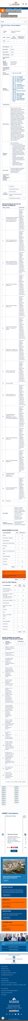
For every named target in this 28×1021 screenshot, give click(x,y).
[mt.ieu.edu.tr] (14, 823)
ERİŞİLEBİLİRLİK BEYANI (7, 974)
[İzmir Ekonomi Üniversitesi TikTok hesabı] (21, 1014)
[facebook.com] (4, 800)
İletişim (4, 994)
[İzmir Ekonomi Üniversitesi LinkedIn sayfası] (18, 1014)
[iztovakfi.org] (14, 960)
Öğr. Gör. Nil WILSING (17, 95)
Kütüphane (5, 988)
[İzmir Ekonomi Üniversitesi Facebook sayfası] (9, 1014)
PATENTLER (5, 978)
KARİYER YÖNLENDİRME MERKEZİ (9, 990)
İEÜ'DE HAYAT (5, 968)
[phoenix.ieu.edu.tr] (4, 794)
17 (17, 847)
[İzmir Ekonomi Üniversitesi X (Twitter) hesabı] (12, 1014)
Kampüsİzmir (5, 980)
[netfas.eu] (16, 798)
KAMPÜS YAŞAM (6, 970)
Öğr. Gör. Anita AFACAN (17, 76)
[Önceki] (2, 834)
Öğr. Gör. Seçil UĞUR (17, 97)
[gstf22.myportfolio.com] (16, 789)
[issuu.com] (16, 802)
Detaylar (6, 880)
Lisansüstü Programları (13, 946)
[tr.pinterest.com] (4, 802)
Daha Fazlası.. (6, 895)
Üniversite (5, 966)
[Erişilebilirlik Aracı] (2, 1018)
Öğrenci (15, 8)
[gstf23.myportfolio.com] (4, 789)
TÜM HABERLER (13, 813)
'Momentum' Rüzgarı (13, 834)
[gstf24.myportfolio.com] (16, 787)
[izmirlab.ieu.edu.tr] (4, 793)
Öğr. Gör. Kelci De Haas (17, 87)
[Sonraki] (25, 834)
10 (15, 847)
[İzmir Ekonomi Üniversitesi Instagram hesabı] (6, 1014)
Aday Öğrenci (9, 8)
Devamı (13, 850)
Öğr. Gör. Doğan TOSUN (17, 80)
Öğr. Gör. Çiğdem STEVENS (18, 79)
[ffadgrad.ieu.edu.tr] (4, 787)
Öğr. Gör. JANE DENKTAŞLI (18, 85)
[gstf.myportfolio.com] (16, 791)
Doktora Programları (13, 949)
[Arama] (23, 4)
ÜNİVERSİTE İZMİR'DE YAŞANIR (9, 972)
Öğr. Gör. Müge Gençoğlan (18, 94)
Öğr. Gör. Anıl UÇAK (16, 73)
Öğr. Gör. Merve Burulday (18, 93)
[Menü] (26, 4)
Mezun (20, 8)
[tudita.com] (4, 804)
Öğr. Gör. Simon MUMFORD (18, 98)
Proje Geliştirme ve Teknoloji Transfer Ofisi (14, 984)
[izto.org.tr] (14, 957)
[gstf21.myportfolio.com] (4, 791)
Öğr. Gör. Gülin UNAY (17, 84)
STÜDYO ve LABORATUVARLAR (9, 982)
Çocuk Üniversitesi (7, 992)
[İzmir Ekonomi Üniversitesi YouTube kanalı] (15, 1014)
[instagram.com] (17, 800)
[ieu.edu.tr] (14, 3)
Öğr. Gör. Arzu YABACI (17, 78)
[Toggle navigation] (25, 22)
